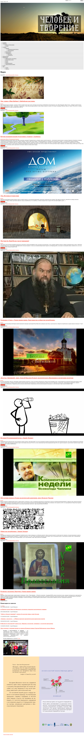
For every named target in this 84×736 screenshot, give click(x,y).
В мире (6, 46)
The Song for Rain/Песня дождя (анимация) (14, 241)
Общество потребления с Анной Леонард (14, 531)
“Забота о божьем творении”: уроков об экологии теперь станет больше (19, 614)
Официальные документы (10, 58)
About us (7, 68)
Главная (4, 42)
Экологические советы (10, 64)
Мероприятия (11, 50)
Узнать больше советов (8, 734)
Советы (4, 47)
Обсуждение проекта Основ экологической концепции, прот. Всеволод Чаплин (26, 498)
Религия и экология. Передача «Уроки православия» (18, 591)
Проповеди (10, 55)
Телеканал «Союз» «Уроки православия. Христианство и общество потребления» (27, 320)
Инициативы (5, 56)
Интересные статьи (9, 59)
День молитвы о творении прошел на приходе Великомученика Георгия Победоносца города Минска (27, 628)
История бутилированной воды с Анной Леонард (16, 438)
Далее (3, 605)
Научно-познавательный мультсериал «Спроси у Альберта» (20, 136)
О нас (4, 65)
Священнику (8, 52)
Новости (5, 43)
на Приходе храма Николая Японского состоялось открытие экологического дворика (23, 609)
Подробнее (2, 108)
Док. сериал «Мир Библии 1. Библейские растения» (17, 101)
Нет (15, 75)
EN (3, 66)
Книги (6, 62)
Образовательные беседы (13, 49)
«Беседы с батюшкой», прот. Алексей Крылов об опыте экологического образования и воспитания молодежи (36, 378)
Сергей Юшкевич (9, 75)
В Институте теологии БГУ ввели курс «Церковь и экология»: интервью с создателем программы (26, 623)
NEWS (6, 67)
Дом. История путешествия (9, 196)
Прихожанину (8, 51)
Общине (7, 48)
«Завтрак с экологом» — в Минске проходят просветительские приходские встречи (22, 618)
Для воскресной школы (14, 139)
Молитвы (10, 54)
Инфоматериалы (8, 63)
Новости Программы (9, 44)
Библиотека (5, 57)
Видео (6, 60)
